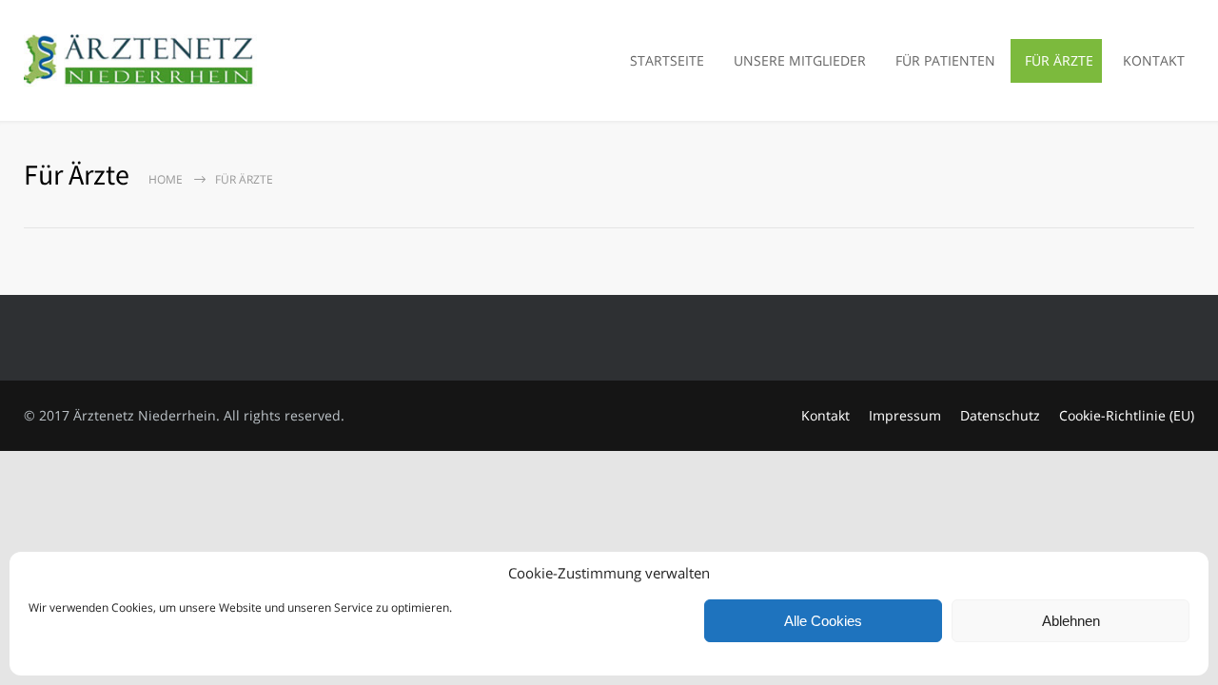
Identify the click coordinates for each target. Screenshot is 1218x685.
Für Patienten (945, 60)
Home (165, 179)
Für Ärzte (1059, 60)
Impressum (905, 415)
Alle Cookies (823, 621)
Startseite (667, 60)
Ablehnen (1071, 621)
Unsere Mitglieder (800, 60)
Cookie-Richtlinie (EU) (1126, 415)
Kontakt (1154, 60)
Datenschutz (1000, 415)
